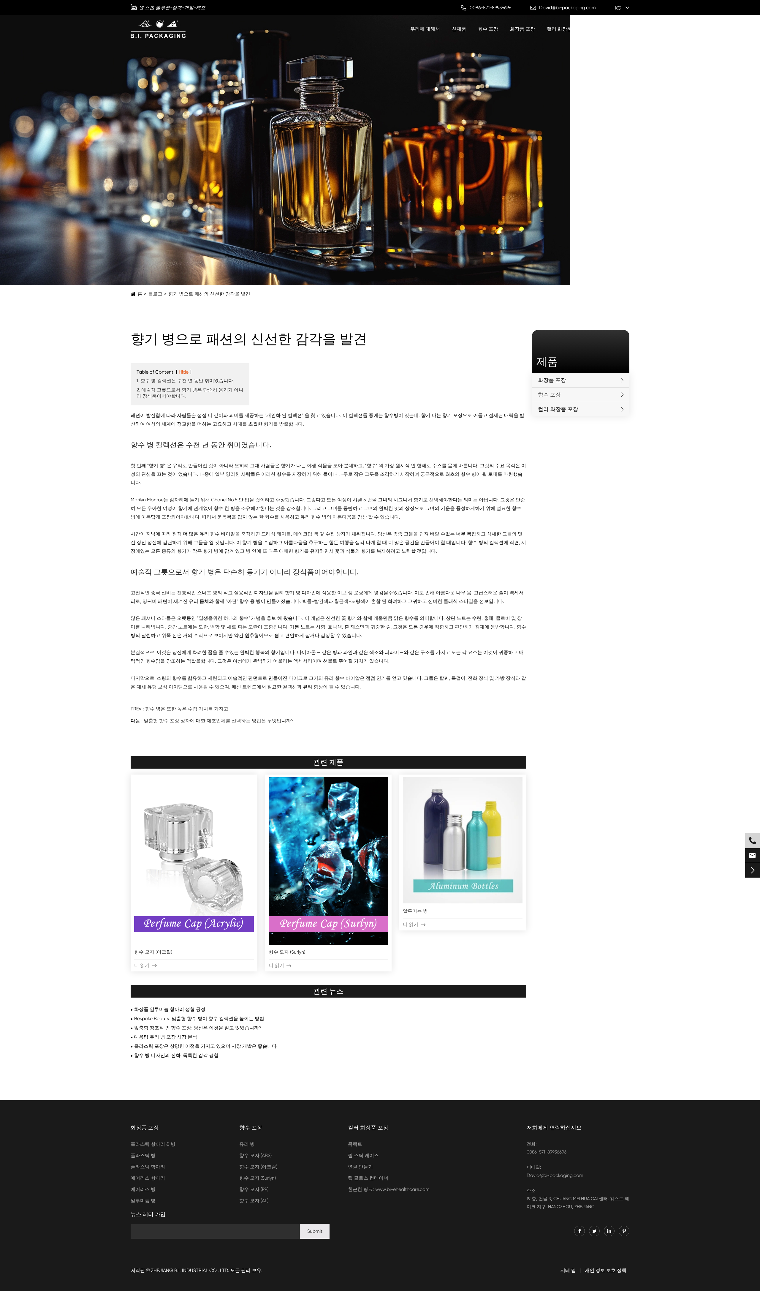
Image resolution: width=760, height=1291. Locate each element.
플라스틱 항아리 (148, 1167)
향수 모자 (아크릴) (153, 952)
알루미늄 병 (415, 911)
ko (618, 8)
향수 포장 (488, 29)
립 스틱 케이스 (363, 1155)
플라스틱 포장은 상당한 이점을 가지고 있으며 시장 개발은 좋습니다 (205, 1046)
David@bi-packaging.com (555, 1175)
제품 (547, 361)
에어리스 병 (143, 1189)
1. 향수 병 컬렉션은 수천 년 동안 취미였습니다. (185, 380)
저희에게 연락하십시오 (554, 1127)
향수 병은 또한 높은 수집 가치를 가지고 (186, 709)
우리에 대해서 (425, 29)
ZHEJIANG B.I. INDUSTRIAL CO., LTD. (190, 1270)
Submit (314, 1231)
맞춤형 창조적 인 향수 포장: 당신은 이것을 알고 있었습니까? (198, 1028)
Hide (184, 372)
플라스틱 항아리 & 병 (153, 1144)
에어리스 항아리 (148, 1178)
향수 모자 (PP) (253, 1189)
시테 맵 (568, 1270)
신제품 (459, 29)
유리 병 (247, 1144)
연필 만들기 (360, 1167)
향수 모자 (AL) (253, 1200)
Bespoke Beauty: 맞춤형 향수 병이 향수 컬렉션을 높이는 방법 (199, 1018)
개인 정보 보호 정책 (605, 1270)
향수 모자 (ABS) (255, 1155)
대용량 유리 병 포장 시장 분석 (165, 1037)
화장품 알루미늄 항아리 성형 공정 (169, 1009)
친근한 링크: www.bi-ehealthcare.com (389, 1189)
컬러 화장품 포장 (564, 29)
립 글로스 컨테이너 (368, 1178)
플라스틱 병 (143, 1155)
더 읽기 (145, 965)
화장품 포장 (522, 29)
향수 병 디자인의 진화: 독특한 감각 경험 (176, 1055)
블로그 (601, 29)
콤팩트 (355, 1144)
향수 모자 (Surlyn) (287, 952)
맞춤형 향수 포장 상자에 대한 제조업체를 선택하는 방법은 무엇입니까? (219, 720)
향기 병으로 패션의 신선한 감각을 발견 (209, 294)
